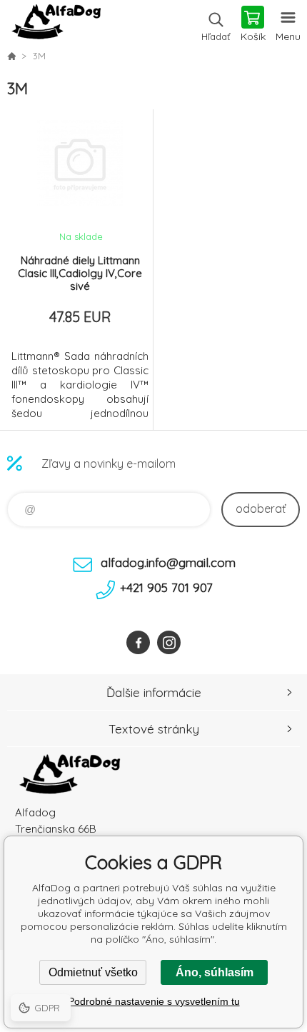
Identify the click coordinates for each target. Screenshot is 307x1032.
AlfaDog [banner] (56, 25)
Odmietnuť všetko (93, 972)
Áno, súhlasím (214, 972)
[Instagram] (169, 642)
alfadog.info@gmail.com (168, 562)
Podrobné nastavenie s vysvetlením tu (154, 1001)
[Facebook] (138, 642)
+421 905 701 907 (166, 587)
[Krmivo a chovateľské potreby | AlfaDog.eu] (11, 55)
